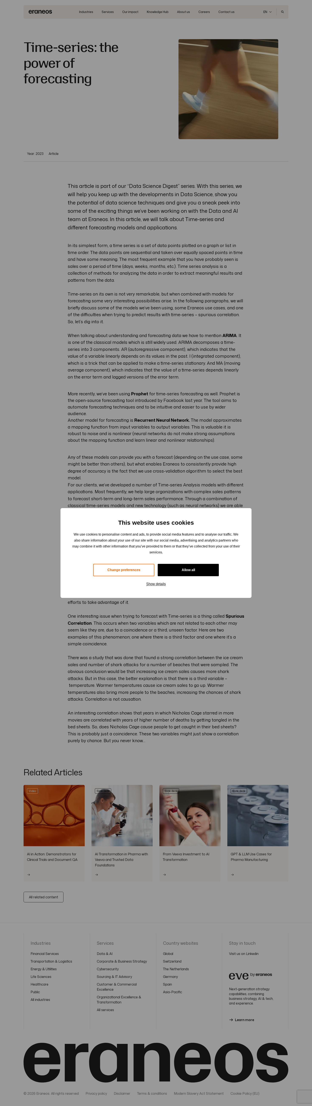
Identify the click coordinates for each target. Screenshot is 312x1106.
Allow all (188, 570)
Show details (156, 584)
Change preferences (123, 570)
